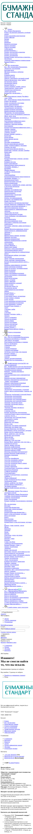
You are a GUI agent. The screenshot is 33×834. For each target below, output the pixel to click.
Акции (6, 743)
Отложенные (8, 622)
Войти (3, 625)
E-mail (3, 627)
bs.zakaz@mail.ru (14, 762)
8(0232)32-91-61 (9, 758)
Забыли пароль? (10, 628)
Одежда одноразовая (10, 726)
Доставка (7, 747)
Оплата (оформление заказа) (13, 745)
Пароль (3, 628)
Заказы (6, 618)
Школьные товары (10, 731)
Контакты (7, 740)
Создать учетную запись (8, 632)
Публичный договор (10, 748)
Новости (7, 742)
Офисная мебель (9, 732)
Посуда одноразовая (10, 727)
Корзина (3, 642)
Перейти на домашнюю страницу (14, 675)
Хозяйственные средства (12, 729)
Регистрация (9, 625)
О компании (8, 738)
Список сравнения (10, 620)
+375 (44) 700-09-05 (10, 754)
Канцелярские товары (11, 724)
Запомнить (6, 634)
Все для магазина (9, 722)
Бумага (6, 721)
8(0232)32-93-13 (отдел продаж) (14, 756)
